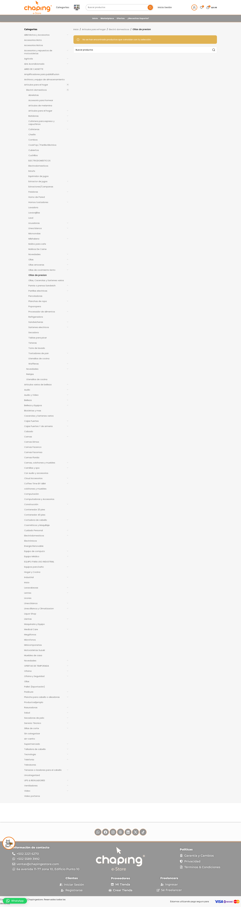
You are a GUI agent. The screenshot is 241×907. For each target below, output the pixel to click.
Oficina (28, 671)
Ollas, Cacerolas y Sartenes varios (46, 280)
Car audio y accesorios (36, 473)
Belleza (28, 400)
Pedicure (28, 691)
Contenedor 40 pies (34, 514)
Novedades (34, 254)
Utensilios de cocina (38, 358)
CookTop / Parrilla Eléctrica (42, 144)
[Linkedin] (128, 832)
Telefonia (29, 759)
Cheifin (32, 134)
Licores (27, 598)
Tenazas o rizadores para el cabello (43, 769)
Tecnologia (30, 754)
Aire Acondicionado (34, 63)
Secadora (33, 332)
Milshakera (33, 238)
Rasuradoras (30, 707)
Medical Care (31, 629)
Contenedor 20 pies (34, 509)
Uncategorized (32, 775)
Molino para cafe (37, 243)
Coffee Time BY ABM (35, 483)
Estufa (31, 170)
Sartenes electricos (38, 327)
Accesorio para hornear (40, 100)
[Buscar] (150, 7)
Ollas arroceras (36, 264)
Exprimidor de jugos (38, 176)
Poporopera (34, 306)
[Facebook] (105, 832)
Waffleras (33, 363)
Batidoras (33, 115)
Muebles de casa (33, 655)
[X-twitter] (135, 832)
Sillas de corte (31, 728)
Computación (31, 493)
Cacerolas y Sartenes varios (39, 415)
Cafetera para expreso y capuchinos (41, 123)
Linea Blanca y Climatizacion (39, 608)
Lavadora (33, 207)
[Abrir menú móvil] (77, 7)
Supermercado (32, 743)
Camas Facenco (33, 447)
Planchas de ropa (37, 301)
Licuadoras (34, 223)
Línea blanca (35, 228)
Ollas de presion (37, 275)
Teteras (32, 342)
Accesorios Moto (33, 40)
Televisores (30, 764)
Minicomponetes (33, 644)
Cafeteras (33, 129)
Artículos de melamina (40, 105)
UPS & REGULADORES (34, 780)
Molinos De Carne (37, 249)
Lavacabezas (31, 587)
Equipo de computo (34, 551)
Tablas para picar (37, 337)
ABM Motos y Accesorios (37, 34)
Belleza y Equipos (33, 405)
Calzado (28, 431)
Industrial (29, 577)
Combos (33, 139)
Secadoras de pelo (34, 717)
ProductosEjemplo (33, 702)
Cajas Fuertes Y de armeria (38, 426)
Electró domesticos (36, 89)
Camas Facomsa (33, 452)
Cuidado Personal (33, 530)
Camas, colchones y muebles (39, 462)
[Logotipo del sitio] (38, 7)
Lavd (30, 217)
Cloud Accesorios (33, 478)
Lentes (27, 592)
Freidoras (33, 191)
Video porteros (32, 796)
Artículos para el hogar (36, 84)
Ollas (30, 259)
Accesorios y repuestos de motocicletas (38, 52)
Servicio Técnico (32, 723)
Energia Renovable (33, 546)
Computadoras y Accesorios (39, 499)
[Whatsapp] (98, 832)
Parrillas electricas (37, 290)
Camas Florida (31, 457)
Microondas (34, 233)
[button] (15, 901)
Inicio (26, 582)
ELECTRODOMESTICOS (39, 160)
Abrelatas (33, 95)
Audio (27, 389)
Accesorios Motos (33, 45)
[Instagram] (113, 832)
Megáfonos (30, 634)
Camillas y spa (31, 467)
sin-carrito (29, 738)
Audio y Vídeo (31, 394)
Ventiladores (31, 785)
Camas (28, 436)
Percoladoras (35, 295)
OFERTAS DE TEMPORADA (36, 665)
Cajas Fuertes (31, 421)
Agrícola (28, 58)
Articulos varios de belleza (37, 384)
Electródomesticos (34, 535)
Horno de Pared (36, 197)
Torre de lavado (36, 348)
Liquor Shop (30, 613)
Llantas (28, 618)
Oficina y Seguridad (34, 676)
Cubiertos (33, 150)
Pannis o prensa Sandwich (42, 285)
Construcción (31, 504)
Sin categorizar (32, 733)
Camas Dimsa (31, 441)
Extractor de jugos (37, 181)
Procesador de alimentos (41, 311)
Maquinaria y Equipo (34, 624)
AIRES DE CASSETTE (33, 69)
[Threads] (120, 832)
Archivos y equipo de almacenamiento (44, 79)
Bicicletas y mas (32, 410)
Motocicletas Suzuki (34, 650)
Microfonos (30, 639)
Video (27, 790)
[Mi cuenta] (194, 7)
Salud (27, 712)
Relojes (30, 374)
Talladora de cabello (35, 749)
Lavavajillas (34, 212)
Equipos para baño (34, 566)
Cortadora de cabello (35, 519)
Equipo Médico (31, 556)
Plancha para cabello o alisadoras (42, 697)
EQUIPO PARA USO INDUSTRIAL (39, 561)
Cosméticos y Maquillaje (37, 525)
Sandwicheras (35, 322)
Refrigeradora (35, 316)
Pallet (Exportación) (34, 686)
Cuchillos (33, 155)
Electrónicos (30, 540)
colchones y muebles (35, 488)
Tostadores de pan (38, 353)
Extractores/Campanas (40, 186)
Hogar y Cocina (32, 572)
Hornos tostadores (38, 202)
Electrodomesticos (38, 165)
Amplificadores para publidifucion (41, 74)
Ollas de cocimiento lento (41, 269)
